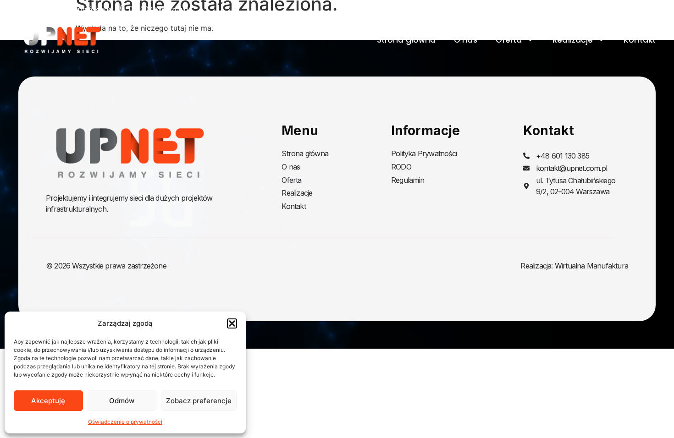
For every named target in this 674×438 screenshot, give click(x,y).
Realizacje (572, 39)
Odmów (121, 400)
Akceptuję (48, 400)
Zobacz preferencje (199, 400)
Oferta (509, 39)
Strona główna (406, 39)
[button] (232, 323)
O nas (465, 39)
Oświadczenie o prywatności (125, 421)
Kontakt (640, 39)
